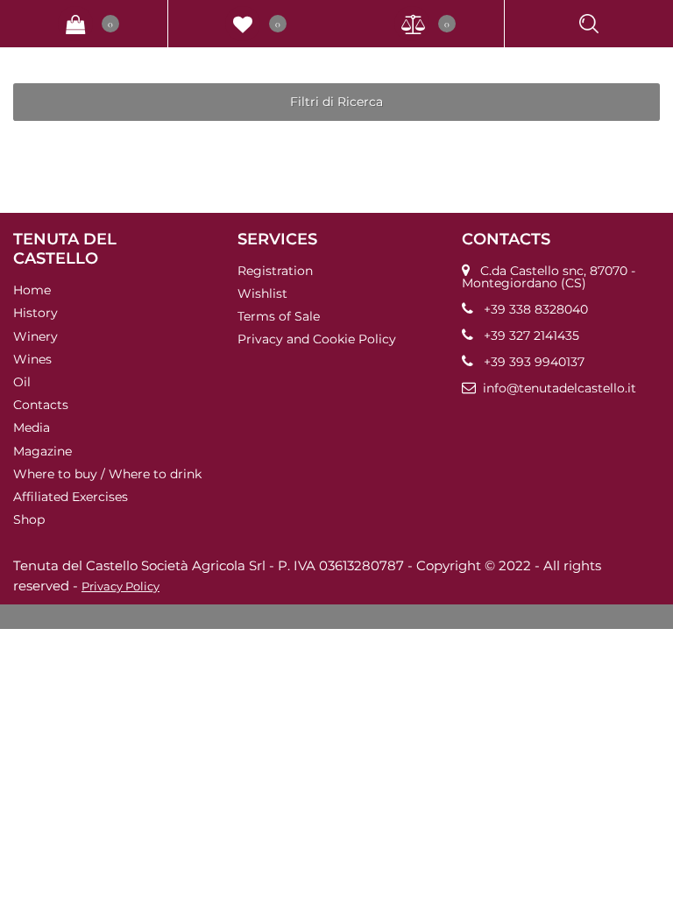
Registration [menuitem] (275, 271)
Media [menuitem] (31, 427)
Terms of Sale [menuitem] (278, 316)
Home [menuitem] (32, 290)
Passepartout (365, 617)
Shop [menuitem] (29, 519)
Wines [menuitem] (32, 359)
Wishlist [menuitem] (262, 293)
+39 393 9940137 (534, 362)
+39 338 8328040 (536, 309)
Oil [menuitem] (22, 382)
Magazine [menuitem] (42, 450)
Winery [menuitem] (35, 335)
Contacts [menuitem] (40, 405)
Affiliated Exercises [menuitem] (70, 497)
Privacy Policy (120, 586)
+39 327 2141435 (531, 335)
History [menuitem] (35, 313)
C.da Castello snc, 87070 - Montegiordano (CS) (548, 277)
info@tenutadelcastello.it (559, 388)
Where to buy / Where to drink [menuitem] (107, 474)
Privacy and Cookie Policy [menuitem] (316, 339)
